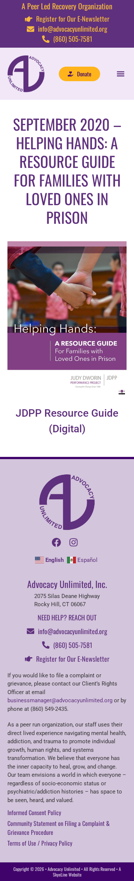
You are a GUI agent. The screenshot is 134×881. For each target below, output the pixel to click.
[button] (120, 74)
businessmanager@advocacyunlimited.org (59, 700)
